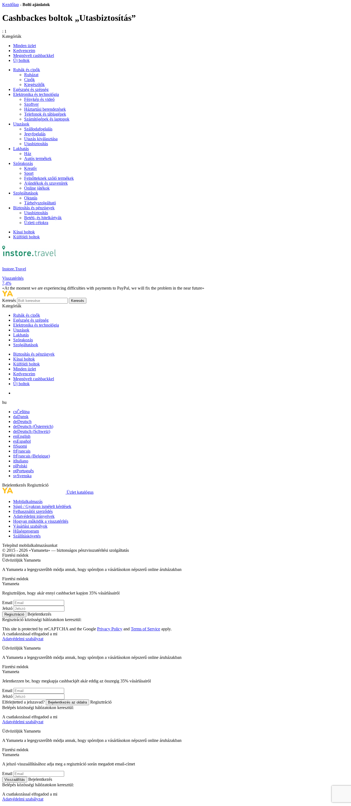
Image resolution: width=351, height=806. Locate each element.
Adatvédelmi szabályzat (22, 638)
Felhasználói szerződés (33, 511)
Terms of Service (145, 629)
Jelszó (7, 608)
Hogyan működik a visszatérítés (40, 521)
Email (7, 602)
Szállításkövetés (27, 536)
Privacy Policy (109, 629)
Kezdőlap (10, 4)
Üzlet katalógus (80, 492)
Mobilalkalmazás (28, 501)
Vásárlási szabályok (30, 526)
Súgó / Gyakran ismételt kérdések (42, 506)
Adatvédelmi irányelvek (34, 516)
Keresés (9, 300)
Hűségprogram (26, 531)
